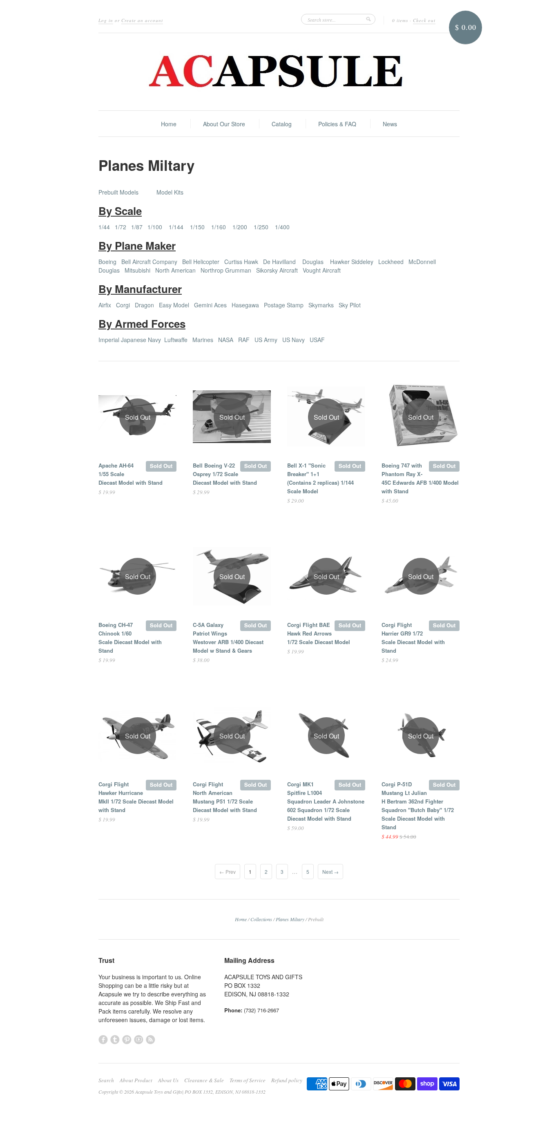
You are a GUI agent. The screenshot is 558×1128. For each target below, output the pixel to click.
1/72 (120, 227)
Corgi (123, 305)
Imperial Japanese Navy (129, 340)
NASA (225, 340)
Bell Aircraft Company (149, 261)
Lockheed (391, 261)
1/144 (176, 227)
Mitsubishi (137, 270)
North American (175, 270)
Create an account (142, 20)
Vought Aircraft (322, 270)
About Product (136, 1080)
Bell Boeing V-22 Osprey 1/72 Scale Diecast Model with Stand (225, 473)
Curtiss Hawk (241, 261)
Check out (424, 20)
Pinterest (127, 1039)
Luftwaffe (175, 340)
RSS (150, 1039)
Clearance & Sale (204, 1080)
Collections (261, 919)
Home (168, 124)
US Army (265, 340)
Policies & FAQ (337, 124)
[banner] (279, 72)
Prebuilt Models (118, 192)
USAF (317, 340)
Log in (105, 20)
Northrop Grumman (226, 270)
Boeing (107, 261)
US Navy (293, 340)
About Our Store (224, 124)
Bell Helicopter (200, 261)
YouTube (138, 1039)
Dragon (144, 305)
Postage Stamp (284, 305)
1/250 (261, 227)
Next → (330, 871)
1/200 (239, 227)
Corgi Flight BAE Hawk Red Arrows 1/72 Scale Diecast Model (318, 633)
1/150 (197, 227)
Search (106, 1080)
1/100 (154, 227)
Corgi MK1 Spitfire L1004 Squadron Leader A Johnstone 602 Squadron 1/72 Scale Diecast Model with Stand (325, 801)
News (390, 124)
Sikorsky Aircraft (277, 270)
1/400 (282, 227)
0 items (400, 20)
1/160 (218, 227)
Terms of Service (248, 1080)
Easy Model (174, 305)
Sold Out (161, 466)
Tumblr (115, 1039)
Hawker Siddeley (351, 261)
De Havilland (279, 261)
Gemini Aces (210, 305)
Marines (202, 340)
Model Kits (169, 192)
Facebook (103, 1039)
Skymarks (321, 305)
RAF (244, 340)
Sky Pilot (350, 305)
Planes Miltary (290, 919)
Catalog (282, 124)
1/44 (104, 227)
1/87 (137, 227)
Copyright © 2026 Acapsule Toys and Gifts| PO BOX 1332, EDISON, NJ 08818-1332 (182, 1091)
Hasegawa (245, 305)
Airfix (104, 305)
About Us (168, 1080)
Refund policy (286, 1080)
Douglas (313, 261)
